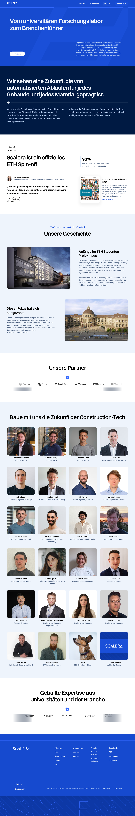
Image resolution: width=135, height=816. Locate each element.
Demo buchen (60, 756)
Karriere (76, 756)
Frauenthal (113, 760)
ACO (110, 752)
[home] (12, 3)
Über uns (76, 752)
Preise (57, 760)
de (105, 4)
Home (57, 752)
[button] (81, 4)
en (109, 4)
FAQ (56, 764)
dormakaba (113, 756)
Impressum (118, 788)
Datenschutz (107, 788)
